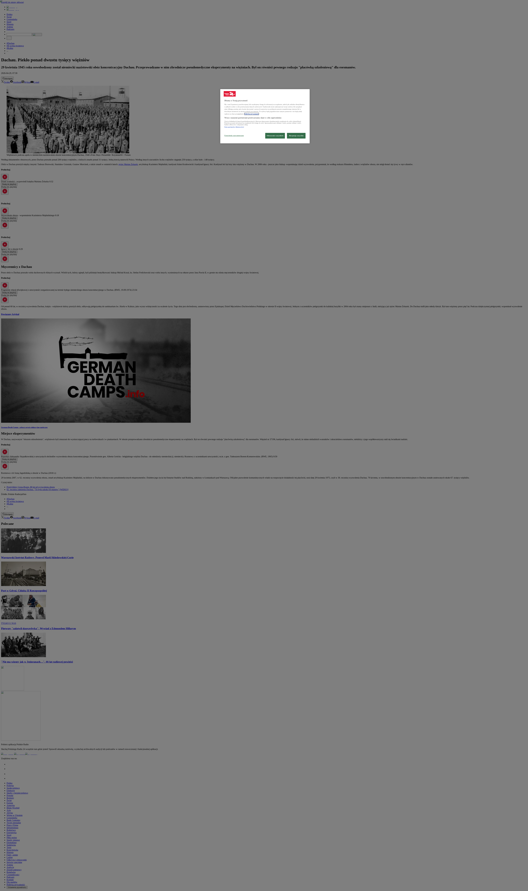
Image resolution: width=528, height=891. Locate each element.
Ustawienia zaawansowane (234, 135)
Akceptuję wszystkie (296, 135)
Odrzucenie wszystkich (275, 135)
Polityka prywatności (251, 114)
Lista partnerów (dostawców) (234, 127)
